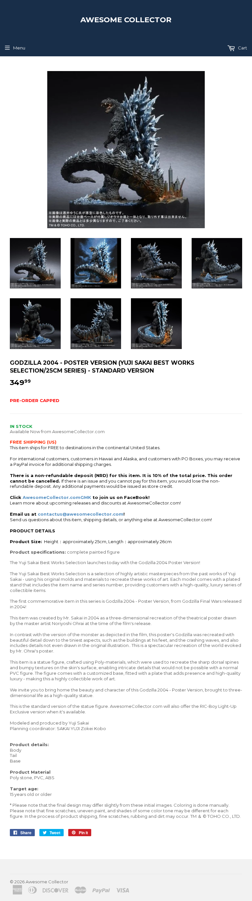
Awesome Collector (126, 19)
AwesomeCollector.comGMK (57, 497)
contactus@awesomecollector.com (80, 514)
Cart (242, 47)
